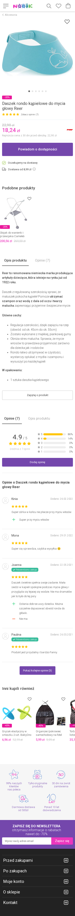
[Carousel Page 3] (36, 91)
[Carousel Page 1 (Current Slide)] (29, 91)
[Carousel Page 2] (32, 91)
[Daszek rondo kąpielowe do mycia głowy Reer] (37, 53)
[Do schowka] (29, 199)
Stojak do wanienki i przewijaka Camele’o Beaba (12, 236)
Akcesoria (11, 14)
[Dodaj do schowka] (67, 21)
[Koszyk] (68, 5)
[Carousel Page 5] (42, 91)
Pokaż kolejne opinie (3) (37, 670)
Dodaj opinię (37, 462)
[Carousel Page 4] (39, 91)
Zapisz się (62, 841)
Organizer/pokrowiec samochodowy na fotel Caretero (49, 735)
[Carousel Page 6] (46, 91)
